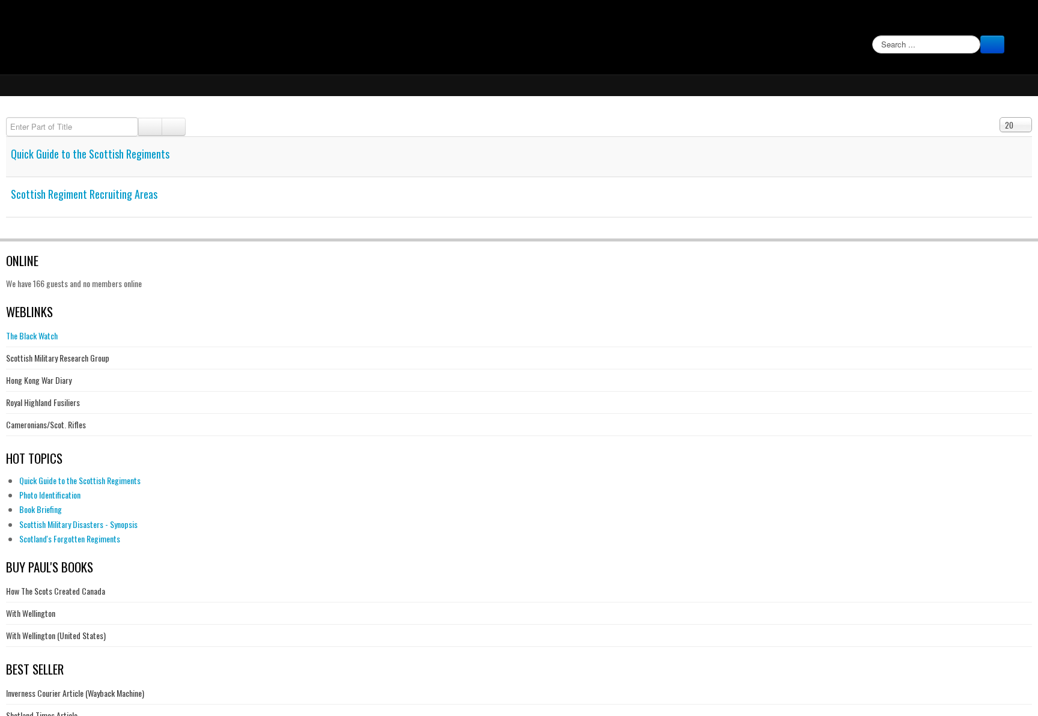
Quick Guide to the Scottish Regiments (90, 153)
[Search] (150, 127)
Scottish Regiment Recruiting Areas (84, 194)
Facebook (1015, 21)
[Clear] (174, 127)
